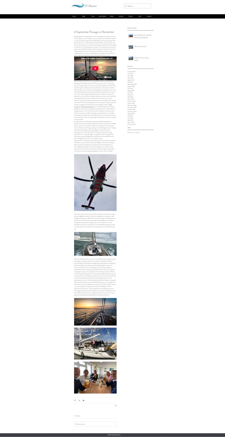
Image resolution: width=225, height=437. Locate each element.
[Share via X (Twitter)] (79, 400)
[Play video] (95, 244)
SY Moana (91, 6)
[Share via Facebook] (75, 400)
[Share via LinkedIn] (83, 400)
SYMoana (137, 132)
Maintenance (130, 132)
